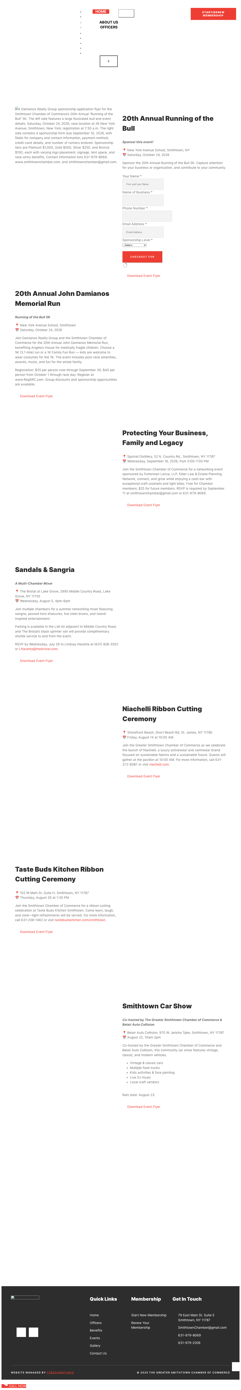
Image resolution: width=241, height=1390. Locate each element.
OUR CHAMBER (100, 16)
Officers (108, 27)
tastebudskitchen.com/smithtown (80, 920)
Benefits (108, 38)
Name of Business (137, 192)
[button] (19, 95)
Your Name (132, 176)
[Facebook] (21, 1332)
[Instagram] (33, 1332)
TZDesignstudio (60, 1372)
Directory (108, 33)
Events (108, 43)
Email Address (134, 224)
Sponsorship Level (137, 240)
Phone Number (135, 208)
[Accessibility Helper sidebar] (236, 1366)
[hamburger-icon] (126, 13)
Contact (109, 53)
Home (100, 11)
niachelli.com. (159, 764)
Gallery (109, 48)
